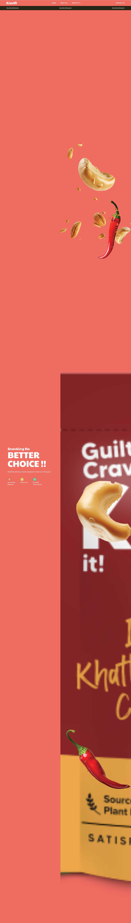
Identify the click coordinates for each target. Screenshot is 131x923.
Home (54, 3)
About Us (63, 3)
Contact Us (120, 3)
